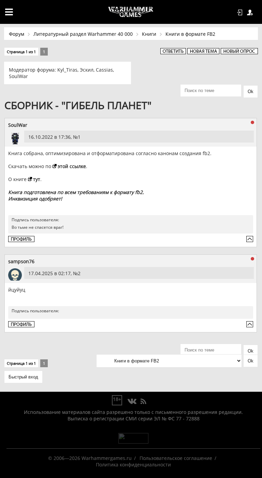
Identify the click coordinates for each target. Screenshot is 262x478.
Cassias (104, 69)
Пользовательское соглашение (176, 458)
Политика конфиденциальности (133, 464)
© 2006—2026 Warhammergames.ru (90, 458)
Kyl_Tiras (67, 69)
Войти (241, 12)
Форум (16, 34)
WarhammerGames (131, 12)
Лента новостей (143, 402)
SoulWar (18, 76)
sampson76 (21, 261)
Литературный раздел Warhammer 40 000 (83, 34)
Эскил (86, 69)
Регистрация (251, 12)
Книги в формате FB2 (190, 34)
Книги (149, 34)
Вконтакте (132, 402)
